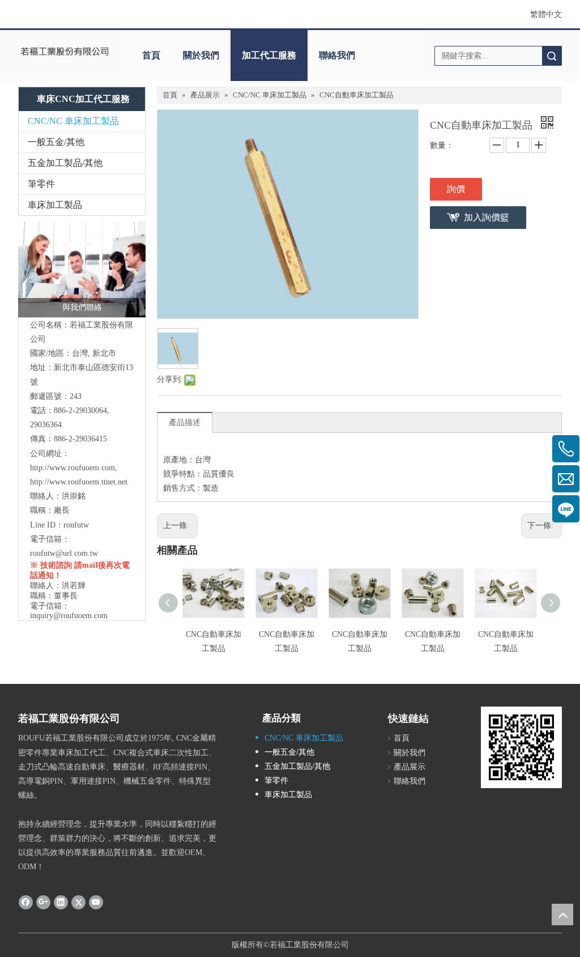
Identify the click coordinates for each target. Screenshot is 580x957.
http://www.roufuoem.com (72, 467)
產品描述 (185, 422)
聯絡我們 (337, 55)
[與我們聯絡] (82, 269)
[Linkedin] (61, 902)
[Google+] (43, 902)
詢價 (456, 189)
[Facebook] (26, 902)
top (562, 914)
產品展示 (409, 767)
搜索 (551, 55)
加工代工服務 (269, 55)
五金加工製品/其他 (65, 163)
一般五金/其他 (56, 142)
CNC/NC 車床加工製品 (73, 121)
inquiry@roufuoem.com (69, 615)
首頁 (151, 55)
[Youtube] (96, 902)
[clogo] (64, 51)
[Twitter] (78, 902)
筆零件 (41, 184)
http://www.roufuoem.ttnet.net (78, 482)
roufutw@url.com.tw (64, 553)
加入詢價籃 (486, 217)
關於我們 (201, 55)
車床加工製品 (55, 205)
